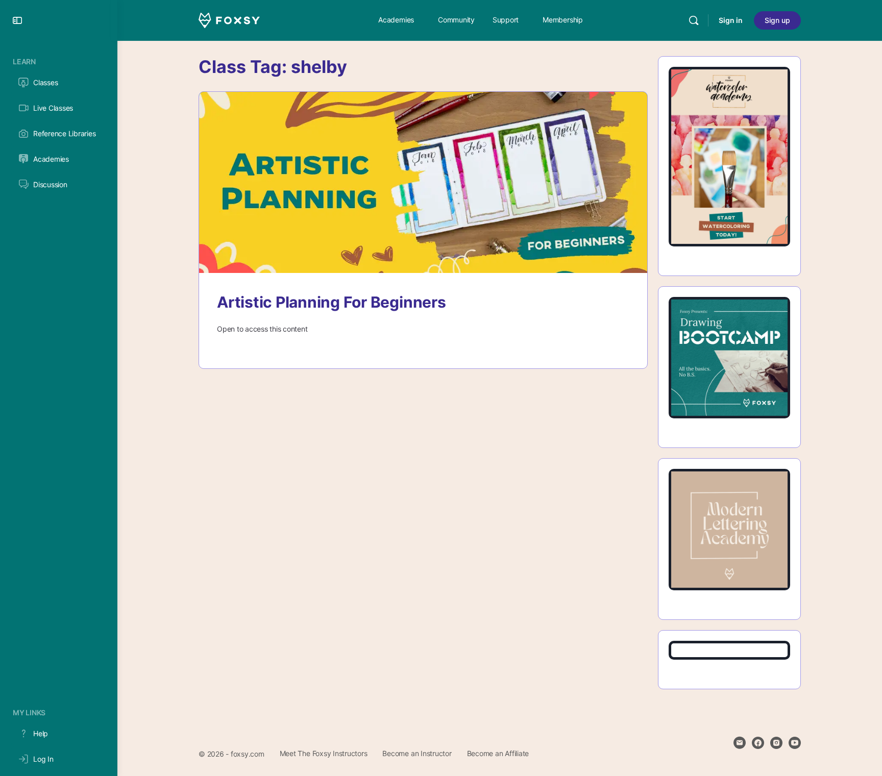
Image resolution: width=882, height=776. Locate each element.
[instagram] (776, 743)
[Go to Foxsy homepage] (229, 19)
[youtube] (795, 743)
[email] (739, 743)
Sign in (731, 20)
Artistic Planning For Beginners (331, 302)
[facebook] (758, 743)
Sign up (777, 20)
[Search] (693, 20)
